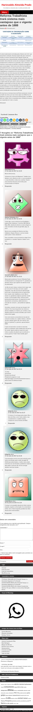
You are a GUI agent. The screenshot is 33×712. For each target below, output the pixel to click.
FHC (15, 693)
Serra (3, 703)
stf (6, 703)
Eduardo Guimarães (7, 633)
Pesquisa (8, 701)
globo (28, 693)
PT (30, 701)
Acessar (4, 567)
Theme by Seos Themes (27, 710)
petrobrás (14, 701)
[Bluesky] (17, 120)
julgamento (3, 698)
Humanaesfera (6, 648)
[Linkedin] (11, 120)
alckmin (2, 684)
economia (20, 690)
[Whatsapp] (4, 120)
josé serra (26, 695)
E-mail (2, 546)
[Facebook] (1, 120)
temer (15, 703)
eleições (11, 693)
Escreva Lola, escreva (8, 646)
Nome (2, 543)
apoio (5, 684)
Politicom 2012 (5, 677)
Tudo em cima (5, 653)
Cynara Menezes (6, 631)
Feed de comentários (7, 571)
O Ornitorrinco (6, 651)
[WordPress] (23, 120)
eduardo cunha (26, 690)
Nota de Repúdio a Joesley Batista (10, 128)
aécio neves (19, 684)
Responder (8, 186)
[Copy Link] (14, 120)
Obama (3, 701)
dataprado (4, 690)
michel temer (23, 698)
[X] (20, 120)
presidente (23, 701)
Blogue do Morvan (7, 644)
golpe (3, 695)
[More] (26, 120)
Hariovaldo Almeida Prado (16, 5)
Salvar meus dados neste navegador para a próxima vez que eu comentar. (16, 553)
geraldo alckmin (23, 693)
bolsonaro (27, 684)
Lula (8, 698)
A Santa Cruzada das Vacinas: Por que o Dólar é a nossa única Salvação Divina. (15, 588)
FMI (18, 693)
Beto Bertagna (6, 643)
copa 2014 (17, 687)
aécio (13, 684)
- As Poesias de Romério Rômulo (10, 671)
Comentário (3, 527)
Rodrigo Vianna (6, 635)
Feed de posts (6, 569)
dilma (10, 690)
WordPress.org (6, 573)
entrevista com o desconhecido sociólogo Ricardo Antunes (16, 59)
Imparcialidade (8, 695)
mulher (29, 698)
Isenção (22, 695)
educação (3, 692)
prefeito (18, 701)
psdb (27, 701)
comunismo (9, 687)
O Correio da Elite (6, 649)
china (2, 687)
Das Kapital (9, 122)
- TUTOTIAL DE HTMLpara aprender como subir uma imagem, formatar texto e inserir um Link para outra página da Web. (16, 666)
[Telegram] (7, 120)
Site (1, 550)
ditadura (15, 690)
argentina (9, 684)
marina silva (14, 698)
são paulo (10, 703)
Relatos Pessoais (22, 122)
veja (17, 703)
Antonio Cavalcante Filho (9, 641)
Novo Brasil (14, 122)
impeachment (16, 695)
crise (21, 687)
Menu (4, 12)
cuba (25, 687)
